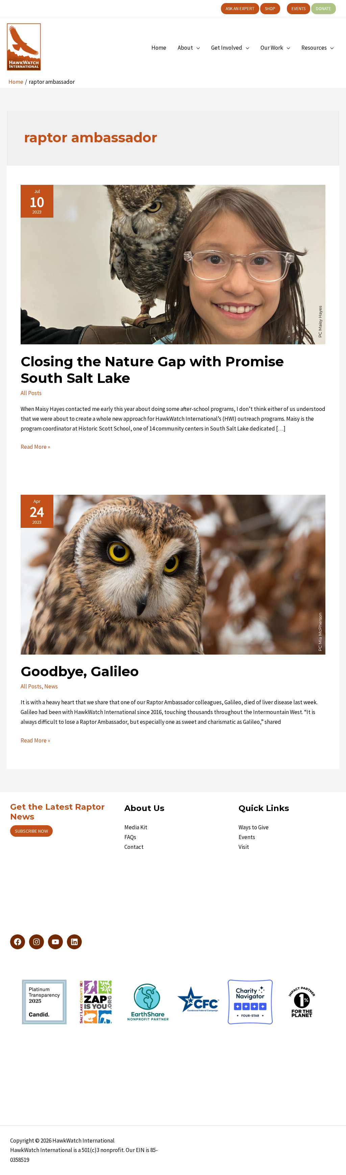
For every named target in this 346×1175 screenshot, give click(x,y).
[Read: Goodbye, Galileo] (173, 574)
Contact (134, 847)
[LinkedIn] (74, 941)
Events (247, 837)
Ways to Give (254, 827)
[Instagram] (36, 941)
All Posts (31, 393)
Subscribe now (31, 831)
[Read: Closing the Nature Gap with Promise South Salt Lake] (173, 264)
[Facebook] (17, 941)
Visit (244, 847)
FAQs (130, 837)
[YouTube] (55, 941)
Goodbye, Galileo (80, 671)
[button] (240, 8)
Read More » (35, 447)
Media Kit (135, 827)
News (51, 686)
